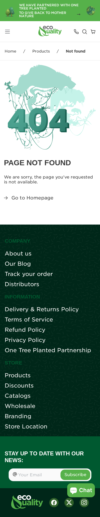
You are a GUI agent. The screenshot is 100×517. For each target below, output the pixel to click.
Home (10, 51)
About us (18, 253)
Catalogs (18, 396)
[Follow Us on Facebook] (54, 502)
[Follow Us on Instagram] (84, 502)
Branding (18, 416)
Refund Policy (25, 330)
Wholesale (20, 406)
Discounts (19, 385)
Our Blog (18, 264)
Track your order (29, 274)
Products (41, 51)
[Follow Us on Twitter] (69, 502)
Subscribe (75, 474)
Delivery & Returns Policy (42, 309)
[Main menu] (7, 31)
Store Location (26, 426)
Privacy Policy (25, 340)
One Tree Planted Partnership (48, 350)
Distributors (22, 284)
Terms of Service (29, 319)
